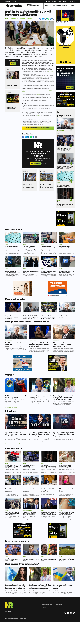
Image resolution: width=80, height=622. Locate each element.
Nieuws (59, 1)
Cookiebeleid (44, 607)
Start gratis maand (35, 163)
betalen (38, 115)
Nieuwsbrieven (8, 613)
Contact (54, 1)
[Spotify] (61, 62)
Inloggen (7, 1)
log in (44, 163)
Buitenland (57, 5)
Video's (72, 5)
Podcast (48, 5)
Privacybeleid (44, 606)
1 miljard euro (44, 77)
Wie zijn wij (72, 1)
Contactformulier (60, 604)
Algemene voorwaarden (46, 604)
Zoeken (48, 1)
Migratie (65, 5)
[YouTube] (66, 62)
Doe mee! (13, 63)
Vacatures (43, 609)
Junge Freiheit (51, 71)
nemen (38, 94)
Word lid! (14, 1)
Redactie (58, 606)
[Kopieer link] (53, 19)
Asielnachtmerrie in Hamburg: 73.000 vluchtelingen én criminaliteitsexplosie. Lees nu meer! (38, 128)
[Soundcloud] (69, 62)
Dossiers (65, 1)
